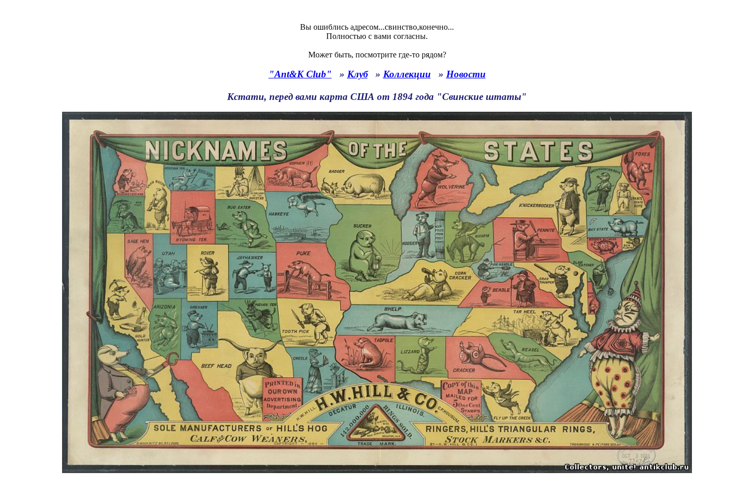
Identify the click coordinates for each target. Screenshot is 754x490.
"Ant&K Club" (300, 74)
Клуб (357, 74)
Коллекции (407, 74)
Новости (466, 74)
